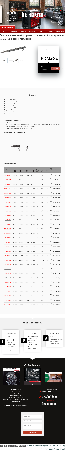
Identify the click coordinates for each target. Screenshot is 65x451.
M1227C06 (8, 237)
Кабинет (51, 31)
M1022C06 (8, 215)
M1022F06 (8, 220)
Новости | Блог (60, 31)
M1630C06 (8, 273)
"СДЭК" (35, 344)
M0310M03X (7, 188)
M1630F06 (8, 282)
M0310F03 (8, 180)
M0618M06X (8, 211)
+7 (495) (11, 12)
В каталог (10, 383)
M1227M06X (8, 260)
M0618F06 (8, 202)
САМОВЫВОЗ (32, 348)
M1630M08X (7, 304)
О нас (4, 31)
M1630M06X (8, 296)
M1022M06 (8, 224)
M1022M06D (7, 229)
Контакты (23, 31)
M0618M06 (8, 206)
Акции (41, 31)
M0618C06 (8, 197)
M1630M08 (8, 300)
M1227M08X (7, 269)
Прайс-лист (32, 31)
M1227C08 (8, 242)
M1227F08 (8, 251)
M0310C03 (8, 175)
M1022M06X (7, 233)
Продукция (14, 31)
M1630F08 (8, 287)
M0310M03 (8, 184)
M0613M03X (7, 193)
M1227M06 (8, 255)
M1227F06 (8, 246)
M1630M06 (8, 291)
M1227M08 (8, 264)
